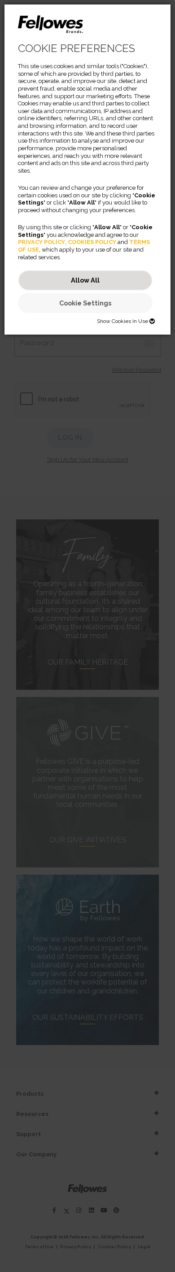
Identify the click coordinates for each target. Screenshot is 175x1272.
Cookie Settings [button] (85, 303)
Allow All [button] (85, 280)
